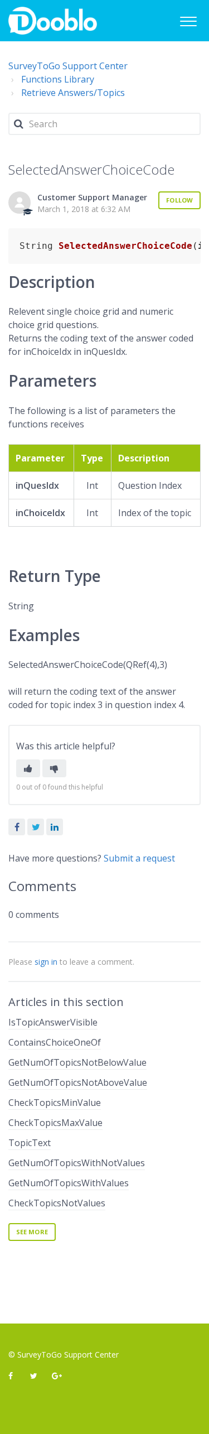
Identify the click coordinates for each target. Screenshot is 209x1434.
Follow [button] (179, 200)
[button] (188, 20)
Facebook (16, 827)
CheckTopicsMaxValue (55, 1123)
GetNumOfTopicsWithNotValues (76, 1163)
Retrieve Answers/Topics (73, 92)
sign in (46, 961)
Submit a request (139, 858)
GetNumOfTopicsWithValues (68, 1183)
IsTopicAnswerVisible (53, 1022)
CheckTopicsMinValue (54, 1102)
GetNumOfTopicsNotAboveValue (77, 1082)
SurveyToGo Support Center (68, 66)
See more (32, 1232)
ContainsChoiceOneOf (54, 1042)
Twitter (35, 827)
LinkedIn (54, 827)
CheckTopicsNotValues (56, 1203)
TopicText (29, 1143)
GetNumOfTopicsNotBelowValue (77, 1062)
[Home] (52, 21)
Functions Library (57, 79)
